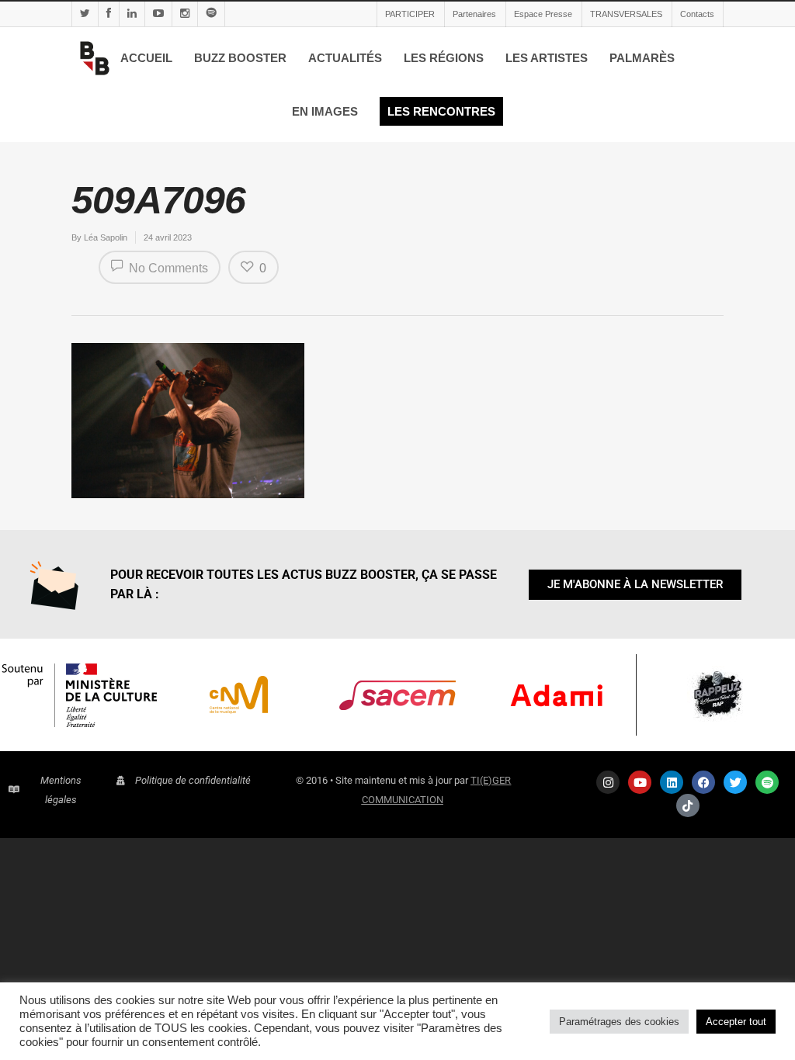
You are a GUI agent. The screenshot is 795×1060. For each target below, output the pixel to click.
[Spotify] (767, 782)
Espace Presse (543, 14)
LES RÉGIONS (444, 57)
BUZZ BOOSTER (240, 57)
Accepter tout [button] (736, 1021)
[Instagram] (608, 782)
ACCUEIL (146, 57)
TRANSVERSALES (626, 14)
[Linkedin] (671, 782)
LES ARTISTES (546, 57)
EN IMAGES (325, 111)
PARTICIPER (410, 14)
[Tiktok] (688, 805)
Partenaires (474, 14)
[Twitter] (735, 782)
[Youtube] (639, 782)
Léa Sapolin (105, 237)
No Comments (167, 268)
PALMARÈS (642, 57)
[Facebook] (703, 782)
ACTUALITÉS (345, 57)
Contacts (697, 14)
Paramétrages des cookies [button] (619, 1021)
